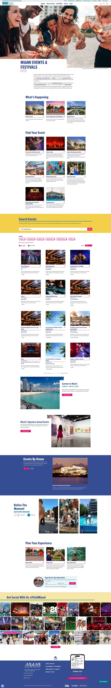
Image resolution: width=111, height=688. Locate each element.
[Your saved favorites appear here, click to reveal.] (104, 3)
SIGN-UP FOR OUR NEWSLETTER (77, 678)
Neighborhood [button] (61, 238)
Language (105, 0)
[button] (101, 3)
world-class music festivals (42, 78)
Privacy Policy (63, 586)
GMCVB (99, 0)
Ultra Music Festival (57, 83)
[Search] (89, 229)
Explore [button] (43, 3)
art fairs (54, 78)
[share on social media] (25, 70)
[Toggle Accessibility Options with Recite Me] (107, 3)
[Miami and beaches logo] (33, 665)
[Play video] (48, 516)
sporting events (67, 78)
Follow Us (33, 515)
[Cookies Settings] (2, 686)
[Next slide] (28, 468)
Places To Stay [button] (51, 3)
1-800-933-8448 (29, 675)
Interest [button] (71, 238)
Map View (32, 245)
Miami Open (68, 84)
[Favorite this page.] (22, 70)
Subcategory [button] (49, 238)
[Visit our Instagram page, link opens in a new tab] (74, 675)
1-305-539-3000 (29, 673)
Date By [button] (21, 238)
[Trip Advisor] (83, 685)
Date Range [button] (30, 238)
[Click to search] (21, 229)
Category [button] (39, 238)
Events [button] (66, 3)
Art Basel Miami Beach (40, 84)
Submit (72, 583)
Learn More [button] (67, 395)
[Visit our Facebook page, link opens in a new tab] (77, 675)
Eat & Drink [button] (59, 3)
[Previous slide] (24, 468)
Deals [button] (71, 3)
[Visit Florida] (74, 685)
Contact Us (27, 678)
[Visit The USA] (67, 686)
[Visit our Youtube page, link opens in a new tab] (80, 675)
